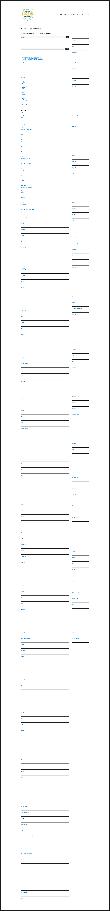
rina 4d (73, 74)
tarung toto (74, 267)
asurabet (22, 574)
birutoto (22, 445)
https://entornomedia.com (25, 638)
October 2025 (24, 88)
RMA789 (22, 202)
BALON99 (22, 771)
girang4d (74, 149)
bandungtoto (74, 143)
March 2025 (24, 97)
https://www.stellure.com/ (25, 178)
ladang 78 (22, 656)
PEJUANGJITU (23, 185)
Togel (22, 416)
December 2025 (24, 86)
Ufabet (22, 211)
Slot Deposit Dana (24, 310)
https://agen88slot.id (24, 824)
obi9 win (73, 569)
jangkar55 (22, 165)
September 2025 (25, 89)
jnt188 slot (74, 563)
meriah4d (22, 422)
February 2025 (24, 98)
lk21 (73, 273)
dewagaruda (23, 124)
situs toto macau (75, 109)
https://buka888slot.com (76, 243)
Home (61, 14)
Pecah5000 (23, 597)
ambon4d (22, 351)
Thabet (22, 151)
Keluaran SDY (23, 544)
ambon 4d (74, 190)
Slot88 (22, 241)
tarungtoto (74, 80)
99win (22, 146)
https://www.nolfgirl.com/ (25, 158)
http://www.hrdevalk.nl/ (25, 841)
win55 (73, 604)
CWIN (22, 117)
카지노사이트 (23, 585)
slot (21, 759)
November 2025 (24, 87)
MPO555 (22, 328)
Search (22, 46)
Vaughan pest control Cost (25, 363)
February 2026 (24, 83)
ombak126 (22, 702)
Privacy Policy (80, 14)
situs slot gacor (23, 204)
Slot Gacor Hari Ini (24, 806)
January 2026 (24, 85)
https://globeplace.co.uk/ (26, 812)
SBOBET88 (23, 440)
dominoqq (22, 168)
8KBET (22, 119)
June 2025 (23, 93)
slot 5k (73, 40)
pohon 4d (22, 859)
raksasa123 (23, 609)
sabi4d (22, 685)
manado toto (23, 504)
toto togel (22, 281)
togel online (74, 62)
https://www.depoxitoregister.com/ (78, 115)
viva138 (73, 557)
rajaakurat (22, 742)
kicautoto (74, 528)
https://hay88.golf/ (75, 638)
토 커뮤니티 (74, 460)
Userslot (73, 343)
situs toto (22, 387)
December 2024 (24, 100)
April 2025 (23, 95)
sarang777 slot (75, 539)
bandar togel (74, 52)
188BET (22, 134)
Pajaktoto (22, 579)
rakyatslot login (75, 581)
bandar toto (23, 275)
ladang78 (22, 724)
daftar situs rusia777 (24, 783)
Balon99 (22, 175)
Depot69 (23, 268)
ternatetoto (23, 304)
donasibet (22, 696)
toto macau (74, 132)
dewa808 (22, 293)
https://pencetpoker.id (25, 847)
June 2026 (23, 80)
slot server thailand (24, 428)
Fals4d (73, 534)
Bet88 (22, 122)
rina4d (22, 375)
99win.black (23, 153)
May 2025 (23, 94)
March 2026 (24, 82)
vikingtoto (74, 390)
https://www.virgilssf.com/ (26, 163)
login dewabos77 (24, 190)
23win (22, 141)
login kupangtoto (24, 498)
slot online (23, 235)
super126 (22, 156)
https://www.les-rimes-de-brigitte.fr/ (79, 649)
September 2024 (25, 104)
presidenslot (23, 197)
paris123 (22, 170)
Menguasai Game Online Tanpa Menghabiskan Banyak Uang (33, 62)
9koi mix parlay (75, 598)
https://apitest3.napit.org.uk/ (77, 494)
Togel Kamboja (23, 398)
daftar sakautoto (24, 404)
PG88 (22, 136)
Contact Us (72, 14)
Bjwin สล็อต (23, 161)
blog (22, 112)
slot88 (22, 765)
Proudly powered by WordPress (33, 905)
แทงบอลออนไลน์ (23, 207)
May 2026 (23, 81)
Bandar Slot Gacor (24, 892)
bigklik (22, 510)
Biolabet (22, 410)
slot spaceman (23, 556)
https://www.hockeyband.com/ (26, 129)
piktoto (73, 326)
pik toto (73, 98)
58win (22, 144)
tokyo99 (73, 449)
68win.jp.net (23, 115)
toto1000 (73, 384)
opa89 (73, 296)
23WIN (73, 586)
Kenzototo (22, 192)
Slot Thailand (23, 538)
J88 (21, 139)
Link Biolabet (23, 626)
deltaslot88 (74, 443)
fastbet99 (22, 451)
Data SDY (22, 316)
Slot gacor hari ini (75, 592)
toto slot (22, 730)
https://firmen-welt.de (25, 870)
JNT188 (73, 551)
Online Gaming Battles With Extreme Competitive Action (32, 57)
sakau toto (74, 255)
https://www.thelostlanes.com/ (26, 187)
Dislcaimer (87, 14)
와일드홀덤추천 (23, 247)
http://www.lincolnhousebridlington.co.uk (28, 836)
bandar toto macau (75, 284)
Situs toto (22, 481)
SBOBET (73, 626)
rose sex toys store (24, 487)
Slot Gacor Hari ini (24, 258)
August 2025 (24, 91)
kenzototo (22, 180)
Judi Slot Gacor (23, 881)
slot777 (73, 499)
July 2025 (23, 92)
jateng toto (74, 488)
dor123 (22, 603)
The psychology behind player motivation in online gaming (32, 59)
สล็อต (73, 46)
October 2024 (24, 103)
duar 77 (73, 505)
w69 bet (22, 591)
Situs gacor (23, 381)
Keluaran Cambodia (24, 632)
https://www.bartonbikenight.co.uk (27, 209)
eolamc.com (74, 471)
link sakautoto (23, 393)
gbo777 (22, 736)
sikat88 (23, 267)
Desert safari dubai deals (25, 217)
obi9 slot (73, 620)
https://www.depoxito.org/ (77, 308)
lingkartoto (74, 86)
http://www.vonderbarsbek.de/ (26, 853)
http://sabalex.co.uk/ (24, 830)
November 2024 (24, 101)
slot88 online (23, 148)
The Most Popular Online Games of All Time (29, 60)
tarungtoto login (24, 346)
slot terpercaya (23, 253)
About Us (66, 14)
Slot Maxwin (24, 269)
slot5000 (22, 287)
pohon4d (22, 199)
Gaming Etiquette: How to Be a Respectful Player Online (32, 58)
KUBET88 (22, 132)
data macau (74, 517)
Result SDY (23, 562)
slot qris (22, 794)
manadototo (23, 173)
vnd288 (22, 182)
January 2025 (24, 99)
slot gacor (23, 264)
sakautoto (22, 340)
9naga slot (22, 127)
